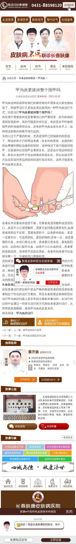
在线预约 (38, 486)
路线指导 (37, 19)
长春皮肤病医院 (27, 78)
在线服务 (67, 19)
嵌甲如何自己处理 (32, 330)
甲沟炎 (41, 78)
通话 (53, 67)
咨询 (23, 67)
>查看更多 (67, 437)
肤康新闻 (23, 486)
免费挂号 (52, 486)
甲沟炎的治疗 (24, 313)
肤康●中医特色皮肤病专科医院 (38, 511)
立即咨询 (53, 282)
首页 (8, 67)
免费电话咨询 (18, 539)
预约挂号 (52, 19)
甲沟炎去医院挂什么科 (34, 335)
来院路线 (67, 67)
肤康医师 (22, 19)
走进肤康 (8, 19)
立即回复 (56, 539)
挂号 (38, 67)
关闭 (69, 512)
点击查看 (40, 272)
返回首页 (8, 486)
